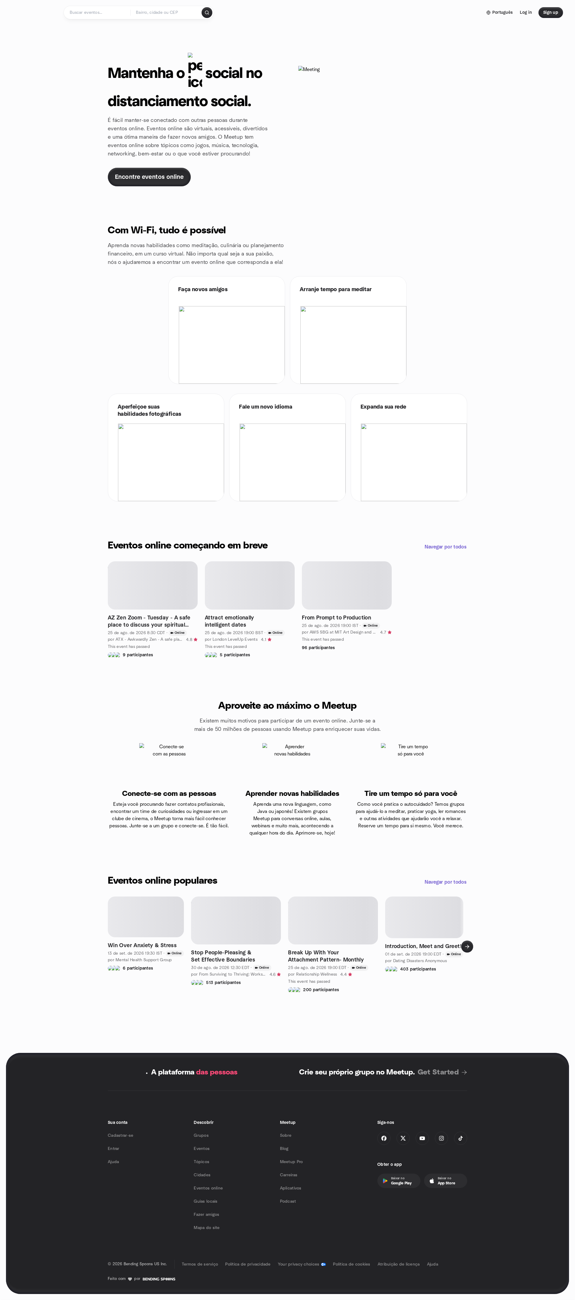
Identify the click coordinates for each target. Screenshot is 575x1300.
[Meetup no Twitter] (403, 1138)
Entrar (113, 1149)
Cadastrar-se (120, 1135)
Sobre (285, 1135)
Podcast (288, 1201)
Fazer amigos (206, 1215)
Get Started (438, 1072)
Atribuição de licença (399, 1264)
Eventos (202, 1149)
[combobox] (166, 13)
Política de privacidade (247, 1264)
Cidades (202, 1175)
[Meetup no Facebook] (384, 1138)
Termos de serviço (200, 1264)
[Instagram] (441, 1138)
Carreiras (289, 1175)
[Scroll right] (467, 947)
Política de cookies (351, 1264)
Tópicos (201, 1162)
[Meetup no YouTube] (422, 1138)
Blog (284, 1149)
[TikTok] (460, 1138)
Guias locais (205, 1201)
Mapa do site (207, 1228)
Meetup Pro (291, 1162)
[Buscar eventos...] (207, 12)
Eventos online (208, 1188)
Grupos (201, 1135)
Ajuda (113, 1162)
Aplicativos (291, 1188)
